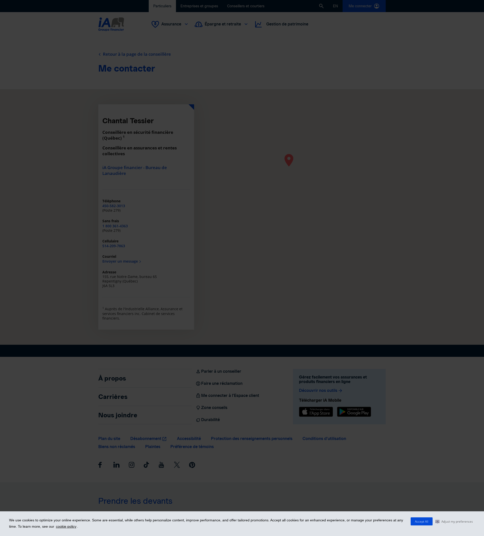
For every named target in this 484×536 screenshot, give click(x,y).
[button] (454, 521)
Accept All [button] (421, 521)
